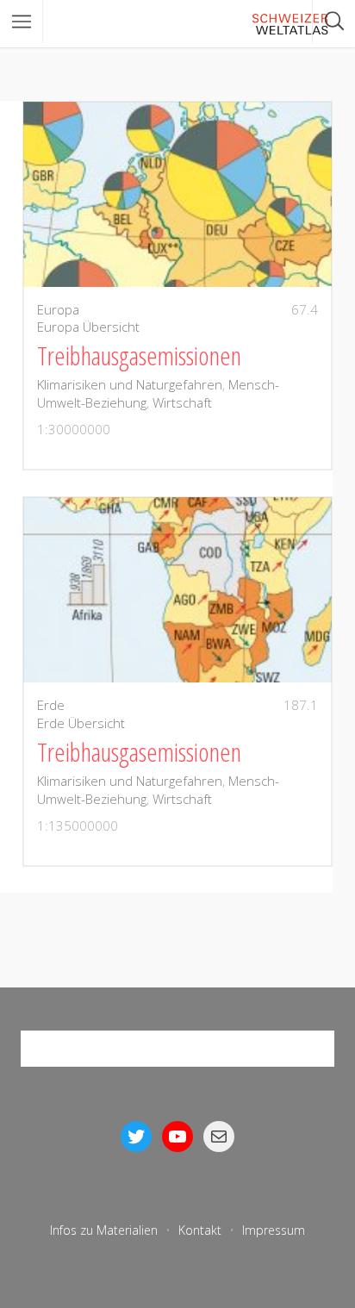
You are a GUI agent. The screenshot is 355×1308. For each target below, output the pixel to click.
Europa (58, 309)
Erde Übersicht (81, 723)
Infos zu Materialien (104, 1230)
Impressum (273, 1230)
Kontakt (199, 1230)
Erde (51, 704)
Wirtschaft (182, 402)
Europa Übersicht (88, 326)
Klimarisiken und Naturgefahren (129, 384)
